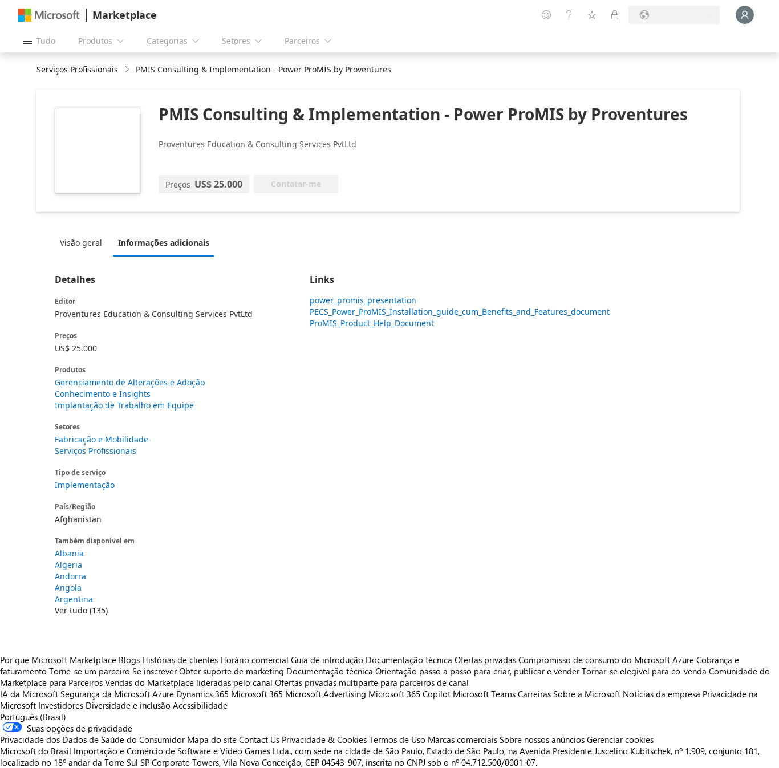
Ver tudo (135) (81, 610)
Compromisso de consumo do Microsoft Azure (607, 659)
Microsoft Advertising (325, 694)
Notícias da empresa (661, 694)
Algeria (68, 564)
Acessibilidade (200, 705)
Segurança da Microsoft (105, 694)
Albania (69, 553)
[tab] (84, 242)
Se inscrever (154, 671)
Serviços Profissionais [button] (77, 69)
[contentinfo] (128, 70)
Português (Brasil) (33, 716)
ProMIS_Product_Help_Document (372, 323)
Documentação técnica (409, 659)
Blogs (129, 659)
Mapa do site (212, 739)
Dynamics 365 (202, 694)
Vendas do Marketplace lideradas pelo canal (189, 682)
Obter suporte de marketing (231, 671)
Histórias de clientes (180, 659)
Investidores (60, 705)
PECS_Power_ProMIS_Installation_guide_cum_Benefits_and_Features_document (424, 311)
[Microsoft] (49, 15)
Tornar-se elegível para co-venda (644, 671)
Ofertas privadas (485, 659)
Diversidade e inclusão (128, 705)
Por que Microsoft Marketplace (58, 659)
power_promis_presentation (363, 300)
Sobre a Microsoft (586, 694)
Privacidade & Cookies (324, 739)
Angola (68, 587)
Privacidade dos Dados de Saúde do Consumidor (92, 739)
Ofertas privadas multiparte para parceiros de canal (372, 682)
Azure (163, 694)
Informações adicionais (163, 242)
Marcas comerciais (462, 739)
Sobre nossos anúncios (542, 739)
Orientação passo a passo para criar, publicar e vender (477, 671)
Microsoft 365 (257, 694)
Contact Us (259, 739)
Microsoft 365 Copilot (409, 694)
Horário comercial (254, 659)
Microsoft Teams (484, 694)
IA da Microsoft (29, 694)
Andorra (70, 576)
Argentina (74, 599)
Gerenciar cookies (620, 739)
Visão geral (81, 242)
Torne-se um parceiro (89, 671)
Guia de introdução (327, 659)
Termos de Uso (397, 739)
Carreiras (534, 694)
